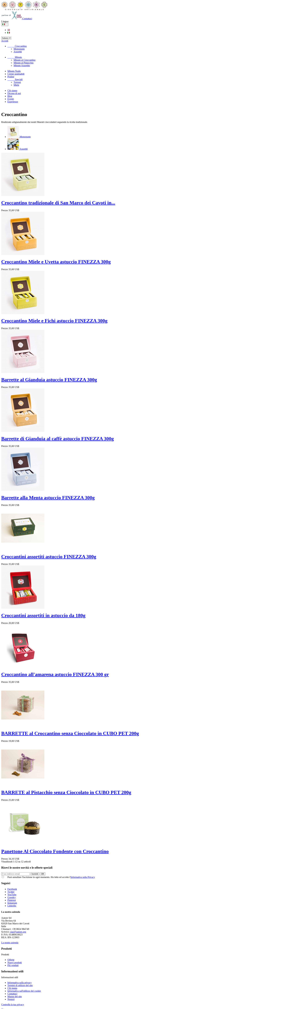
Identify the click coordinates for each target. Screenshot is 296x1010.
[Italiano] (8, 32)
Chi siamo (12, 90)
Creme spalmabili (15, 74)
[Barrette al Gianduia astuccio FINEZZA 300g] (22, 372)
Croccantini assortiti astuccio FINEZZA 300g (48, 556)
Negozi (10, 999)
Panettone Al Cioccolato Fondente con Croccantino (55, 851)
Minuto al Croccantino (24, 60)
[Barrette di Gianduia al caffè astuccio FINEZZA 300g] (22, 431)
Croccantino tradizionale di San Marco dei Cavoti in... (58, 202)
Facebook (12, 889)
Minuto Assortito (22, 65)
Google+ (11, 897)
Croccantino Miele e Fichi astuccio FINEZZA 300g (54, 320)
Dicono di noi (14, 93)
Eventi (10, 99)
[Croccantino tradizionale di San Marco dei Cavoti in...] (22, 195)
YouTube (11, 894)
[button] (2, 1007)
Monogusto (19, 49)
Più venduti (12, 965)
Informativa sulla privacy (19, 982)
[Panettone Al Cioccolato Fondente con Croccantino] (22, 843)
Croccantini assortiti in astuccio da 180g (43, 615)
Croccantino (17, 46)
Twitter (10, 892)
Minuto (14, 57)
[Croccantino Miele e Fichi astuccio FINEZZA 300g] (22, 313)
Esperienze (12, 101)
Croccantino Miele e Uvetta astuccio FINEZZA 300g (56, 261)
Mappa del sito (14, 996)
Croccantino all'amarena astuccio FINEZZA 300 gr (55, 674)
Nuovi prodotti (14, 962)
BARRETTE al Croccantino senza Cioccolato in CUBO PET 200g (70, 733)
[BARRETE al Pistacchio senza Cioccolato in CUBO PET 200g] (22, 785)
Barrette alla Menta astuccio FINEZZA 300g (48, 497)
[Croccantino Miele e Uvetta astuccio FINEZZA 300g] (22, 254)
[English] (8, 30)
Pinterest (11, 900)
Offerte (10, 959)
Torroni (17, 82)
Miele (16, 85)
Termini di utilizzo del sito (20, 985)
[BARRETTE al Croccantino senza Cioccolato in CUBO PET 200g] (22, 726)
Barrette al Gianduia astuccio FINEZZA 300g (49, 379)
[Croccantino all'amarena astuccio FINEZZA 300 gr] (22, 667)
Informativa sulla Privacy (83, 877)
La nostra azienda (9, 942)
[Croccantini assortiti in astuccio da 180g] (22, 608)
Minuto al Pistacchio (23, 62)
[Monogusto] (13, 136)
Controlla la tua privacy (12, 1004)
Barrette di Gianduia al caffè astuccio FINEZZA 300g (57, 438)
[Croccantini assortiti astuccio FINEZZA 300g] (22, 549)
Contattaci (27, 18)
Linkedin (11, 905)
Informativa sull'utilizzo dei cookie (24, 991)
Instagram (12, 903)
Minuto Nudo (14, 71)
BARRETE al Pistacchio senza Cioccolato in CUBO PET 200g (66, 792)
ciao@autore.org (18, 931)
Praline (10, 76)
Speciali (15, 79)
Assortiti (18, 51)
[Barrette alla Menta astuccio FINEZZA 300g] (22, 490)
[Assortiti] (13, 149)
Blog (9, 96)
